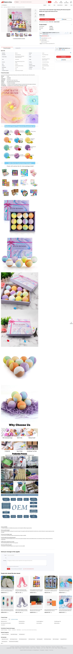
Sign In (41, 43)
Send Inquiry (47, 19)
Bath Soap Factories (32, 639)
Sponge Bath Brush (63, 639)
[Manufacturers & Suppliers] (6, 2)
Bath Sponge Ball (39, 639)
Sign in (71, 2)
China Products (17, 646)
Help (54, 5)
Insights (62, 646)
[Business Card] (70, 52)
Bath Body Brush (21, 634)
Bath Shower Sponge (47, 639)
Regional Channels (48, 646)
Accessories (3, 624)
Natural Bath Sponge (14, 634)
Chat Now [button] (64, 19)
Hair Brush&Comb (21, 623)
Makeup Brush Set (4, 621)
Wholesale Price (38, 646)
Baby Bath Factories (5, 639)
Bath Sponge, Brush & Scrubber (6, 623)
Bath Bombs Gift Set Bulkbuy (13, 641)
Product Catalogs (15, 619)
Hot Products (12, 646)
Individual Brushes (22, 621)
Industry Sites (43, 646)
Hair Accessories (39, 623)
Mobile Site (58, 646)
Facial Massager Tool (57, 621)
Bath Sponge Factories (13, 639)
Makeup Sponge (56, 623)
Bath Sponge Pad (4, 641)
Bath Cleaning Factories (23, 639)
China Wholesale (32, 646)
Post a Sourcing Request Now (28, 568)
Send (8, 568)
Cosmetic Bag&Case (39, 621)
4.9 (59, 49)
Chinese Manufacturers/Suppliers (24, 646)
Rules (71, 5)
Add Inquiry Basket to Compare (19, 38)
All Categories (4, 5)
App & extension (59, 5)
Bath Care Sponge (55, 639)
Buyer (49, 5)
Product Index (54, 646)
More (2, 643)
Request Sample (56, 21)
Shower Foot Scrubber (5, 634)
